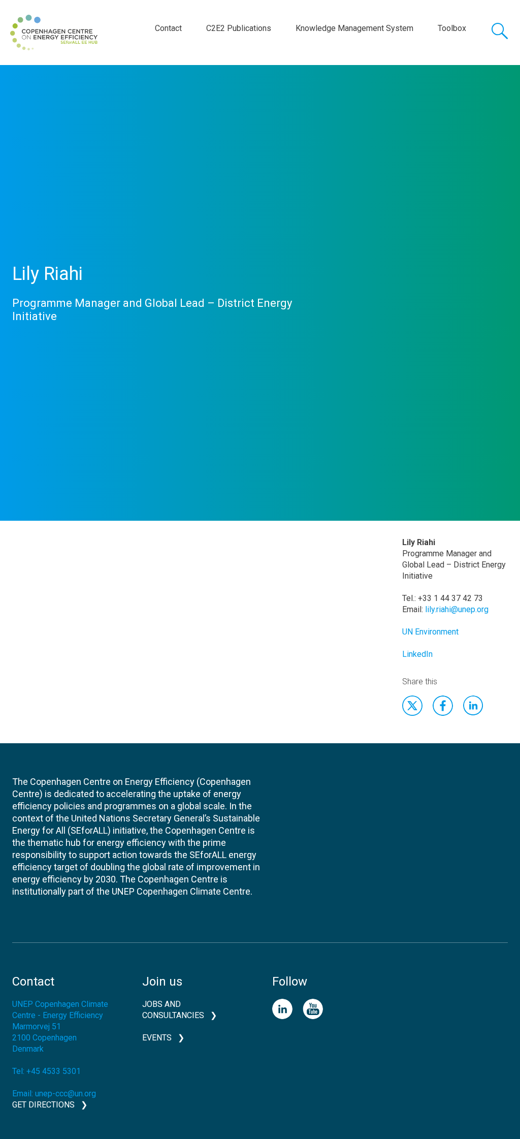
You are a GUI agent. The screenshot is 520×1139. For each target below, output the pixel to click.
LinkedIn (417, 654)
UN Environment (430, 632)
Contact (168, 28)
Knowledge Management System (354, 28)
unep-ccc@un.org (65, 1093)
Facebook (443, 705)
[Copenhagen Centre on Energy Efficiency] (54, 32)
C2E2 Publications (238, 28)
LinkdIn (473, 705)
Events (157, 1037)
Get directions (43, 1105)
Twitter (412, 705)
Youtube (313, 1009)
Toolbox (452, 28)
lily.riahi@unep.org (457, 609)
